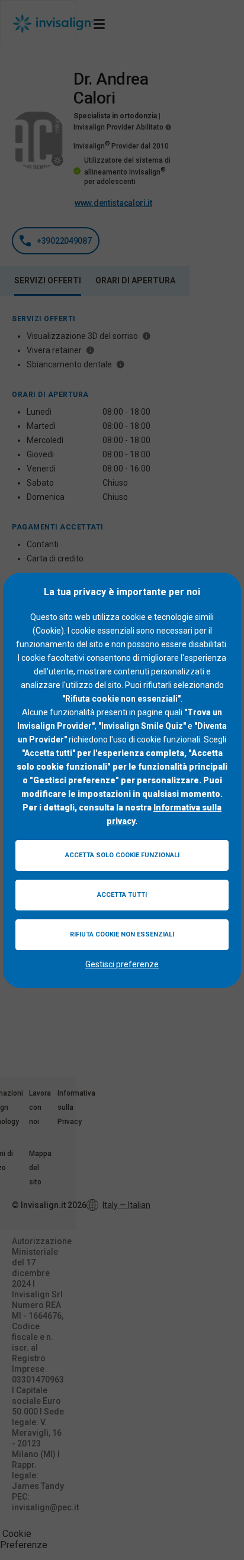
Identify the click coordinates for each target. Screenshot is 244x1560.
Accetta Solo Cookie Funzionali (122, 855)
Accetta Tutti (122, 895)
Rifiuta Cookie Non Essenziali (122, 934)
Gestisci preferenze (122, 964)
